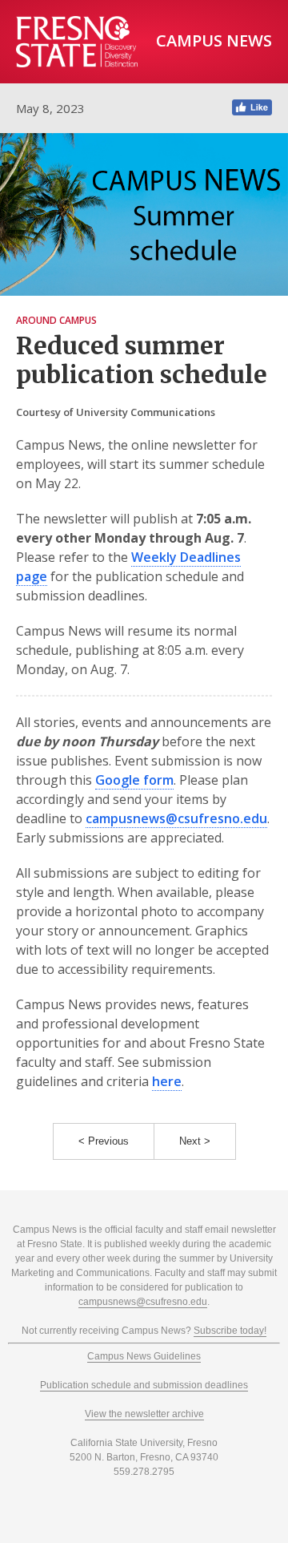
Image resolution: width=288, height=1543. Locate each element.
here (167, 1081)
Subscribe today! (230, 1330)
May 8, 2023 (50, 108)
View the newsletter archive (144, 1414)
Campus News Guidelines (144, 1356)
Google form (134, 780)
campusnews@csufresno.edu (176, 818)
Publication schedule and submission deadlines (144, 1385)
